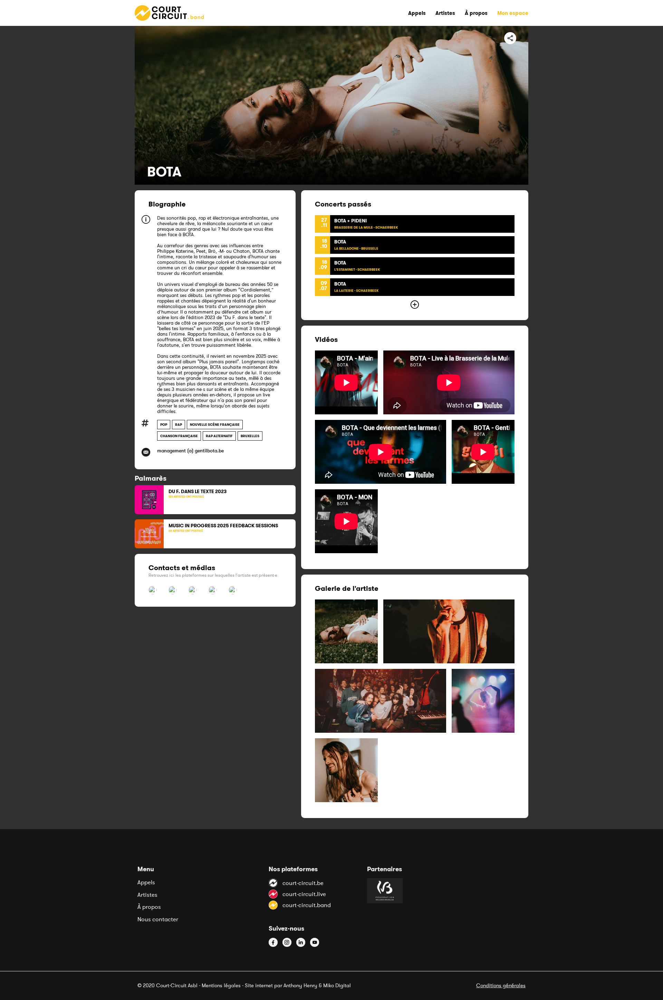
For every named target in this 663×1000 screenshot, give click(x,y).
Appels (146, 882)
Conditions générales (501, 985)
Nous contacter (157, 919)
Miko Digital (337, 985)
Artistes (147, 894)
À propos (149, 907)
